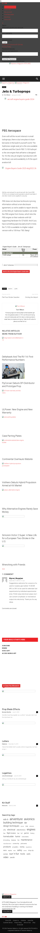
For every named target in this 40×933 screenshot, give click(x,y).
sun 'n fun (14, 854)
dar (25, 823)
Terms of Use (27, 922)
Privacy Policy (6, 47)
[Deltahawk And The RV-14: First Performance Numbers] (20, 344)
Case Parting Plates (12, 436)
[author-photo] (20, 306)
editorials (31, 826)
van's (28, 854)
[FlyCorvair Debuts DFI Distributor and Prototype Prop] (20, 371)
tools (22, 854)
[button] (3, 79)
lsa (18, 840)
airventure (16, 819)
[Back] (2, 23)
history (32, 833)
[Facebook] (2, 3)
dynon (22, 826)
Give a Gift (7, 19)
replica (10, 850)
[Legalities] (20, 762)
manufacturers (7, 843)
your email (5, 57)
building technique (13, 823)
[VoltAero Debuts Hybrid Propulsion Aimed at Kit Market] (20, 470)
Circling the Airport (31, 297)
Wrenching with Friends (13, 564)
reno (5, 850)
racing (22, 847)
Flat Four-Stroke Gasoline (10, 297)
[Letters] (20, 730)
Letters (5, 741)
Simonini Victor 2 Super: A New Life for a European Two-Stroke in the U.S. (19, 538)
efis (4, 830)
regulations (29, 847)
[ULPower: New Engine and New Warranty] (20, 397)
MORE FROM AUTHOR (12, 334)
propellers (15, 847)
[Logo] (7, 83)
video (5, 857)
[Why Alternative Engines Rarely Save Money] (20, 496)
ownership (16, 843)
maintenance (26, 840)
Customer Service (7, 922)
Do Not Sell (20, 925)
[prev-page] (2, 569)
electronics (21, 830)
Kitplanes (4, 744)
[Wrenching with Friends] (20, 552)
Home (3, 84)
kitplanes (13, 840)
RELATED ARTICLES (11, 331)
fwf (22, 833)
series (25, 850)
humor (17, 836)
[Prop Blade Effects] (20, 698)
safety (19, 850)
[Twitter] (4, 3)
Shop (34, 922)
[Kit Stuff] (20, 792)
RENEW (4, 648)
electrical (11, 830)
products (7, 847)
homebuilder (8, 836)
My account (8, 12)
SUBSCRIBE (6, 646)
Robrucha (4, 805)
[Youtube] (6, 3)
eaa (26, 826)
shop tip (31, 850)
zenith (12, 857)
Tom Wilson (7, 95)
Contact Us (16, 920)
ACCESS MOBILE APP (9, 653)
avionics (29, 819)
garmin (26, 833)
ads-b (5, 819)
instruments (25, 836)
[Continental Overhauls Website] (20, 447)
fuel (18, 833)
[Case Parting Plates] (20, 424)
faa (4, 833)
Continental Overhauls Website (17, 459)
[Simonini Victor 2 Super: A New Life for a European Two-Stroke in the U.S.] (20, 523)
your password (7, 40)
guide (16, 288)
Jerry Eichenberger (7, 776)
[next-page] (4, 569)
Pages (8, 84)
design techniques (11, 826)
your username (7, 33)
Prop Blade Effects (11, 709)
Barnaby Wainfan (6, 712)
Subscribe (7, 9)
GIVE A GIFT (6, 651)
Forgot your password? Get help (12, 44)
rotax (14, 850)
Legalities (6, 773)
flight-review (11, 833)
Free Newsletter (9, 14)
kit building (6, 840)
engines (10, 288)
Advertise (7, 17)
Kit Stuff (6, 803)
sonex (5, 854)
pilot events (24, 843)
